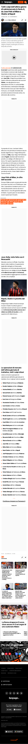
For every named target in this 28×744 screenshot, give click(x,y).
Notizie (13, 553)
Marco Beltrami (12, 20)
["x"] (13, 654)
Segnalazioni (10, 668)
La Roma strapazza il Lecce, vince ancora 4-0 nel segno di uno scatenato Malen (14, 624)
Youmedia (3, 668)
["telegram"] (20, 654)
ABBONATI (20, 2)
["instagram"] (6, 654)
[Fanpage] (14, 698)
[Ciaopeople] (14, 740)
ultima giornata (6, 68)
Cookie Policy (4, 670)
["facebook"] (16, 654)
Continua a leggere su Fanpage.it (14, 501)
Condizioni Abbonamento (15, 670)
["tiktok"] (2, 654)
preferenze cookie (12, 673)
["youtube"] (9, 654)
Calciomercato (8, 553)
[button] (25, 20)
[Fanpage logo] (8, 2)
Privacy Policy (18, 668)
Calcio (2, 553)
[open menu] (1, 2)
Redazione (3, 673)
